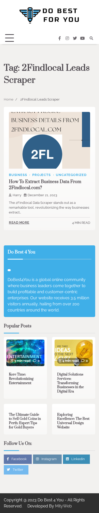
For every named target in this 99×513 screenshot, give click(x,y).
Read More (19, 222)
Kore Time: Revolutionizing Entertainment (21, 378)
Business (18, 175)
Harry (17, 195)
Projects (41, 175)
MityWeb (63, 506)
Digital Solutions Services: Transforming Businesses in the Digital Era (70, 383)
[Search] (91, 38)
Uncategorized (71, 175)
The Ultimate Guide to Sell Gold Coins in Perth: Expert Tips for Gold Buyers (25, 421)
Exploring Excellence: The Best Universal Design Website (73, 421)
